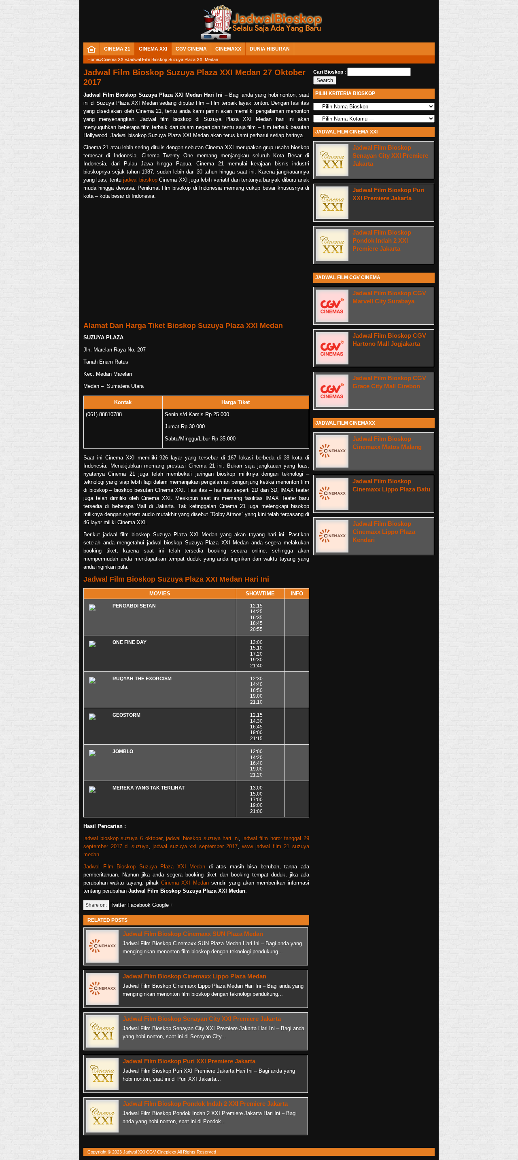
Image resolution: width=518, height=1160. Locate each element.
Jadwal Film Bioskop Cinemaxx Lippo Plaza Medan (194, 976)
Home (93, 59)
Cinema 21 (117, 49)
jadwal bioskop (140, 180)
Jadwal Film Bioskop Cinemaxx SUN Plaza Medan (193, 933)
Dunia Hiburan (270, 49)
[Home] (91, 51)
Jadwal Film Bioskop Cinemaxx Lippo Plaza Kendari (383, 531)
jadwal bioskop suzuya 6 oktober (122, 838)
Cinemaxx (228, 49)
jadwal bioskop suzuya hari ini (202, 838)
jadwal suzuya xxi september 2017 (195, 846)
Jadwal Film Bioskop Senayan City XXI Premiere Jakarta (202, 1018)
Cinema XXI (153, 49)
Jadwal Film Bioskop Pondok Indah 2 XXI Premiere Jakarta (205, 1103)
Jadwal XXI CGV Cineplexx (149, 1151)
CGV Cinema (191, 49)
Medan (201, 883)
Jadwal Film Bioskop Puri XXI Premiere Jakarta (189, 1061)
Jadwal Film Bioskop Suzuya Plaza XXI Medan (144, 867)
